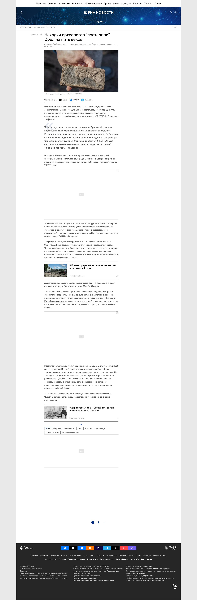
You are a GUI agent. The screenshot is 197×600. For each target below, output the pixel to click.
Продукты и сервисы (76, 559)
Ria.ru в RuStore (122, 559)
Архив (149, 559)
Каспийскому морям (54, 301)
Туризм (131, 555)
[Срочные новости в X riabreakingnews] (124, 548)
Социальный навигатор (70, 432)
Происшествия (75, 555)
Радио (138, 555)
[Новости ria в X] (115, 548)
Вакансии (23, 571)
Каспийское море (52, 432)
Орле (78, 110)
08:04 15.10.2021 (26, 27)
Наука (48, 429)
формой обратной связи (135, 573)
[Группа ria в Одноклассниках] (90, 548)
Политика (34, 555)
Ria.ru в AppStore (107, 559)
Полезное (157, 555)
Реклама (62, 559)
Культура (100, 555)
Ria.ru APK (135, 559)
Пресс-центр (92, 559)
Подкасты (147, 555)
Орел (80, 429)
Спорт (85, 555)
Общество (57, 429)
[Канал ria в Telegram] (107, 548)
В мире (64, 555)
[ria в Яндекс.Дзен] (73, 548)
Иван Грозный (69, 429)
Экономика (55, 555)
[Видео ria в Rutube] (98, 548)
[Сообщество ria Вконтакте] (82, 548)
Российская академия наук (95, 429)
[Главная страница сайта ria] (98, 12)
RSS (142, 559)
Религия (123, 555)
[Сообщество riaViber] (132, 548)
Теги (164, 555)
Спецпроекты (50, 559)
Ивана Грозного (69, 369)
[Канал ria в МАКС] (65, 548)
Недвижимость (112, 555)
